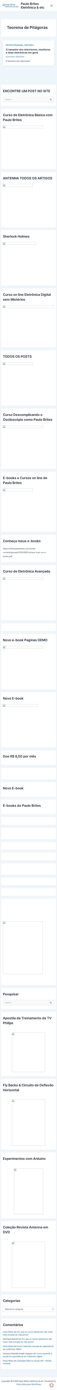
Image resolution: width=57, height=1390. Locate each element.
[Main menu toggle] (51, 5)
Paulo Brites (8, 1332)
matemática (29, 45)
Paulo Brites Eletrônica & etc (32, 5)
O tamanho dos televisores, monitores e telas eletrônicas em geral (28, 51)
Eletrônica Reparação (14, 45)
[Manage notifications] (51, 1385)
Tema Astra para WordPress (28, 1384)
